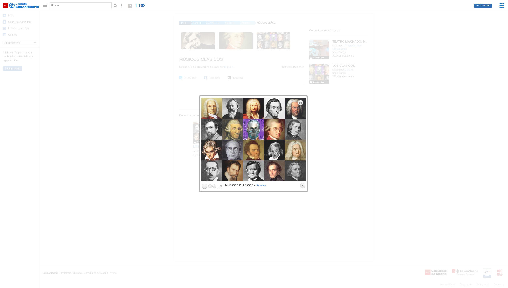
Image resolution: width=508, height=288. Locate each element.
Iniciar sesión (483, 5)
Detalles (261, 185)
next (279, 139)
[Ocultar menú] (45, 5)
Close (303, 186)
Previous (210, 186)
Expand (300, 103)
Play (204, 186)
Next (214, 186)
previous (226, 139)
